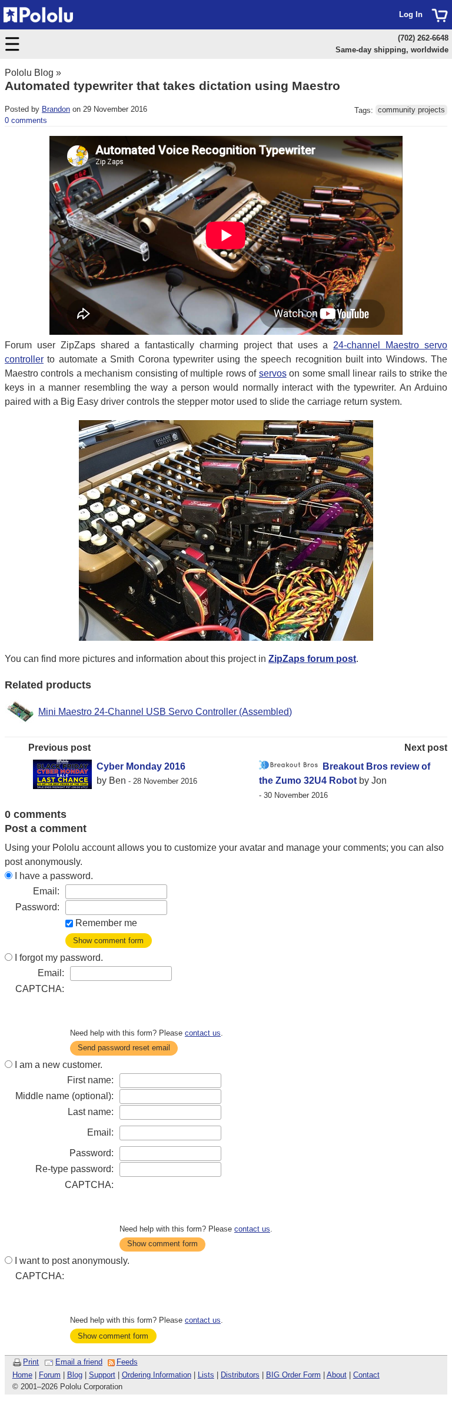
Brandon (56, 109)
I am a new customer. (58, 1065)
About (337, 1374)
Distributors (240, 1374)
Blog (74, 1374)
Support (102, 1374)
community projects (411, 110)
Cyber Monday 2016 (141, 766)
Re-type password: (74, 1169)
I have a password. (54, 876)
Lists (206, 1374)
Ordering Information (156, 1374)
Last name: (91, 1112)
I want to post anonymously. (72, 1261)
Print (31, 1361)
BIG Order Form (293, 1374)
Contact (366, 1374)
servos (273, 373)
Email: (46, 891)
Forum (50, 1374)
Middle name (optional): (64, 1096)
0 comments (26, 120)
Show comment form (108, 940)
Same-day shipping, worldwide (391, 49)
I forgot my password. (59, 958)
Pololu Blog (29, 73)
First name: (90, 1080)
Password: (37, 907)
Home (22, 1374)
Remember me (106, 923)
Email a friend (78, 1361)
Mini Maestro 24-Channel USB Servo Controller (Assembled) (165, 712)
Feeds (127, 1361)
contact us (203, 1033)
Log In (411, 14)
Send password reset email (124, 1047)
